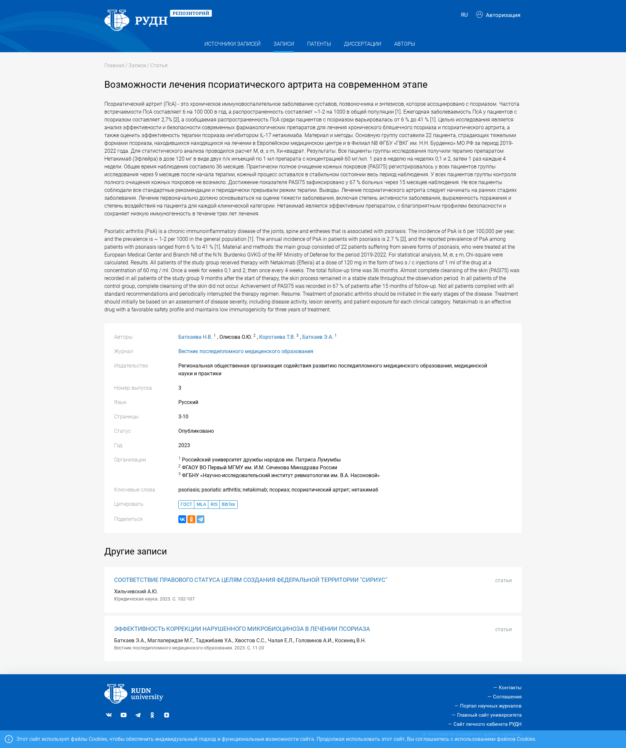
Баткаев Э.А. (317, 337)
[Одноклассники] (191, 519)
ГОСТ (186, 504)
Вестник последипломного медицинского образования (245, 351)
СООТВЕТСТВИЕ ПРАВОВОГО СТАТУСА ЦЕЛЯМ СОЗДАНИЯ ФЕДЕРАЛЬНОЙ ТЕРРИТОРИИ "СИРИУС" (250, 580)
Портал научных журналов (491, 706)
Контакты (510, 688)
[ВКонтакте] (182, 519)
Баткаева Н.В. (195, 337)
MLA (201, 504)
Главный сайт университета (489, 715)
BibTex (228, 504)
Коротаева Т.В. (277, 337)
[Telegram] (200, 519)
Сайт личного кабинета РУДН (488, 724)
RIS (214, 504)
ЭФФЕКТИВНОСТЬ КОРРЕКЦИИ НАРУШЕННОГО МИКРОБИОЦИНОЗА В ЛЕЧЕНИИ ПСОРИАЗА (242, 629)
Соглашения (507, 697)
